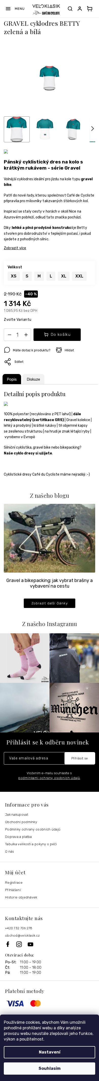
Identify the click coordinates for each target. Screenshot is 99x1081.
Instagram (22, 944)
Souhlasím (50, 1068)
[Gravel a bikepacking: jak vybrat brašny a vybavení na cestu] (49, 538)
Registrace (14, 882)
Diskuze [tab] (33, 379)
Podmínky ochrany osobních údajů (32, 829)
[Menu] (15, 9)
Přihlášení (13, 890)
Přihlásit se (79, 758)
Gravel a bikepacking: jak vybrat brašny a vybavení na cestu (49, 583)
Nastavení (49, 1052)
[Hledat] (70, 8)
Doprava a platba (18, 837)
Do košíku (61, 334)
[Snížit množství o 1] (9, 336)
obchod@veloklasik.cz (22, 935)
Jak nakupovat (16, 814)
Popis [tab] (12, 379)
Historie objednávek (21, 897)
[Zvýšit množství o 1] (26, 336)
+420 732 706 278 (18, 928)
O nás (9, 851)
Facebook (10, 944)
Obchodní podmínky (21, 822)
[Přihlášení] (81, 9)
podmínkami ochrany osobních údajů (49, 778)
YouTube (31, 944)
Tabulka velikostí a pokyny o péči (31, 844)
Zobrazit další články (49, 603)
